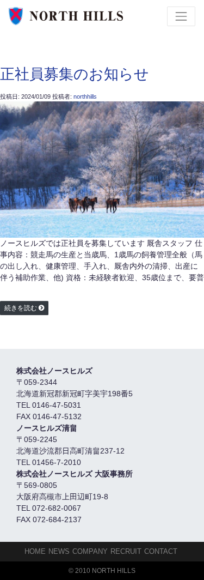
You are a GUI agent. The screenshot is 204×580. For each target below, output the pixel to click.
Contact (160, 551)
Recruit (125, 551)
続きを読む (20, 308)
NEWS (59, 551)
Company (90, 551)
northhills (85, 96)
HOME (35, 551)
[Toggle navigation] (181, 16)
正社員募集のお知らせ (74, 74)
